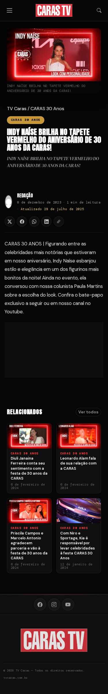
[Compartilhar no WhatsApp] (34, 221)
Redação (25, 195)
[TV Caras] (54, 10)
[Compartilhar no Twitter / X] (10, 221)
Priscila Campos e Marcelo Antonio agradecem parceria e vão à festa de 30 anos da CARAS (29, 545)
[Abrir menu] (9, 10)
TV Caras (16, 109)
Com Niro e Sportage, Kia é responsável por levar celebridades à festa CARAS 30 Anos (77, 545)
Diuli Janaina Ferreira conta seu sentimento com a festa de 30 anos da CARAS (29, 468)
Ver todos (88, 411)
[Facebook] (40, 604)
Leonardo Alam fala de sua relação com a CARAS (78, 463)
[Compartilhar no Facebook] (22, 221)
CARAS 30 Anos (47, 109)
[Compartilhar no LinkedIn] (46, 221)
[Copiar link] (59, 221)
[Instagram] (54, 604)
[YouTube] (68, 604)
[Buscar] (99, 10)
